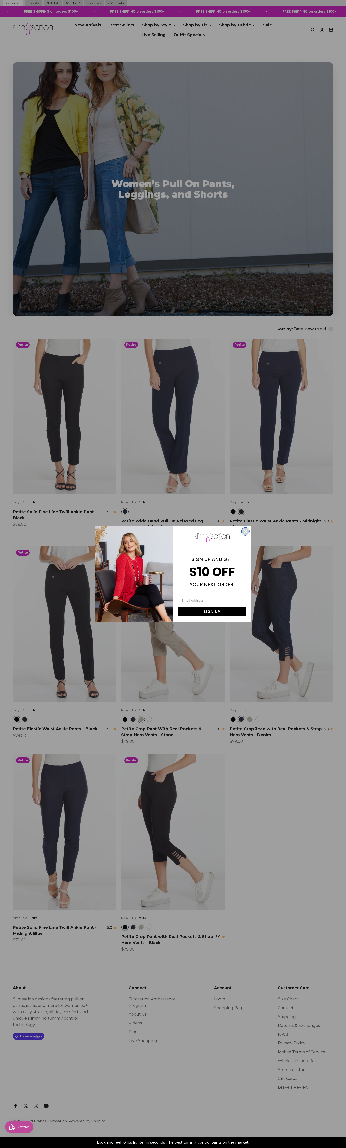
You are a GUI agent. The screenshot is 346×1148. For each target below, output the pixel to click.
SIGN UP (212, 611)
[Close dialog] (245, 531)
